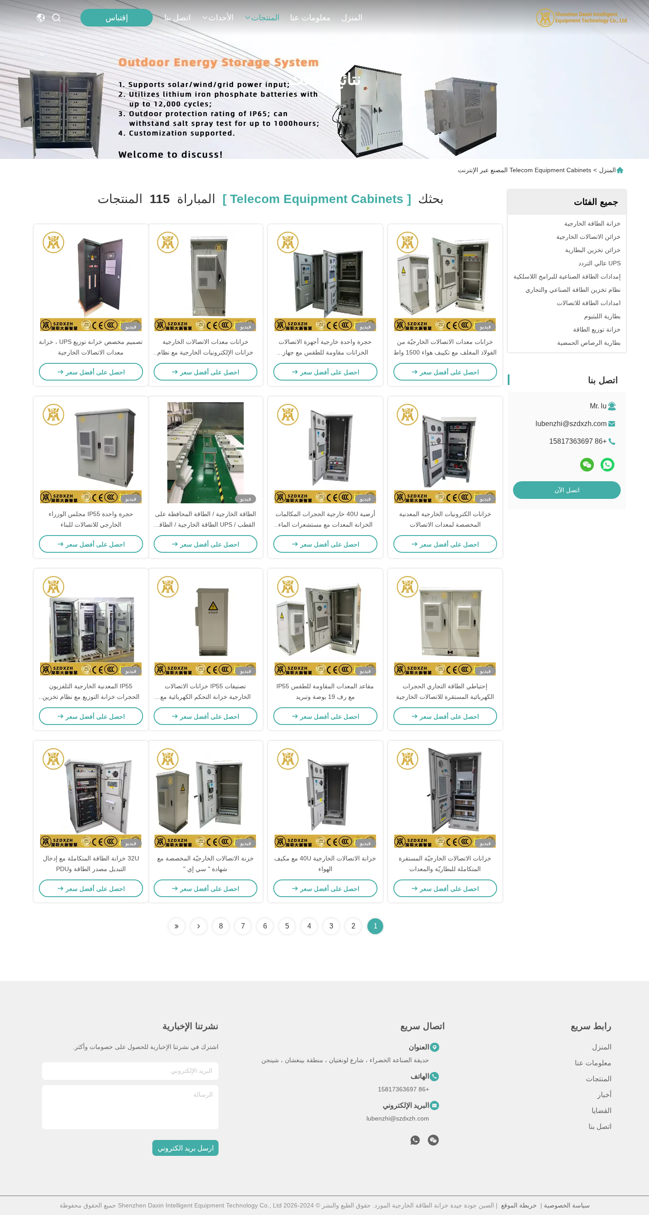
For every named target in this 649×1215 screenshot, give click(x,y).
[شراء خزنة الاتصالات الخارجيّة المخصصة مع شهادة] (205, 796)
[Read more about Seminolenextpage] (199, 926)
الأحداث (221, 17)
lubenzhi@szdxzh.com (571, 423)
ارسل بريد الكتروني (186, 1148)
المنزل (351, 17)
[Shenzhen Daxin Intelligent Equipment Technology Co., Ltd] (581, 18)
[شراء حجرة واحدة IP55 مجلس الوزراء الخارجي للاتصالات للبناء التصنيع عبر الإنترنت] (91, 452)
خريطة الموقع (519, 1205)
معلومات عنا (310, 17)
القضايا (601, 1110)
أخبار (604, 1094)
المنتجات (265, 17)
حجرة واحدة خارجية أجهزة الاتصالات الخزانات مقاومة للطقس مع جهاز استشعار (325, 352)
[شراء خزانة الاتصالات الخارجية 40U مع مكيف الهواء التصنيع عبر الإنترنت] (325, 796)
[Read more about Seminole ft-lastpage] (177, 926)
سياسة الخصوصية (567, 1205)
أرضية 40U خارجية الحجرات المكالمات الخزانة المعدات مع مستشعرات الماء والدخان (325, 524)
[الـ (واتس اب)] (607, 465)
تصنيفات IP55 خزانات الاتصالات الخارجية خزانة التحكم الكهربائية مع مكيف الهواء (205, 697)
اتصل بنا (177, 17)
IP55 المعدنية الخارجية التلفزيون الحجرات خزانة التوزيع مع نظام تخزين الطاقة (91, 697)
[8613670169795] (415, 1142)
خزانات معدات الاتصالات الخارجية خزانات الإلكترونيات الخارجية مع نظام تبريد (205, 352)
